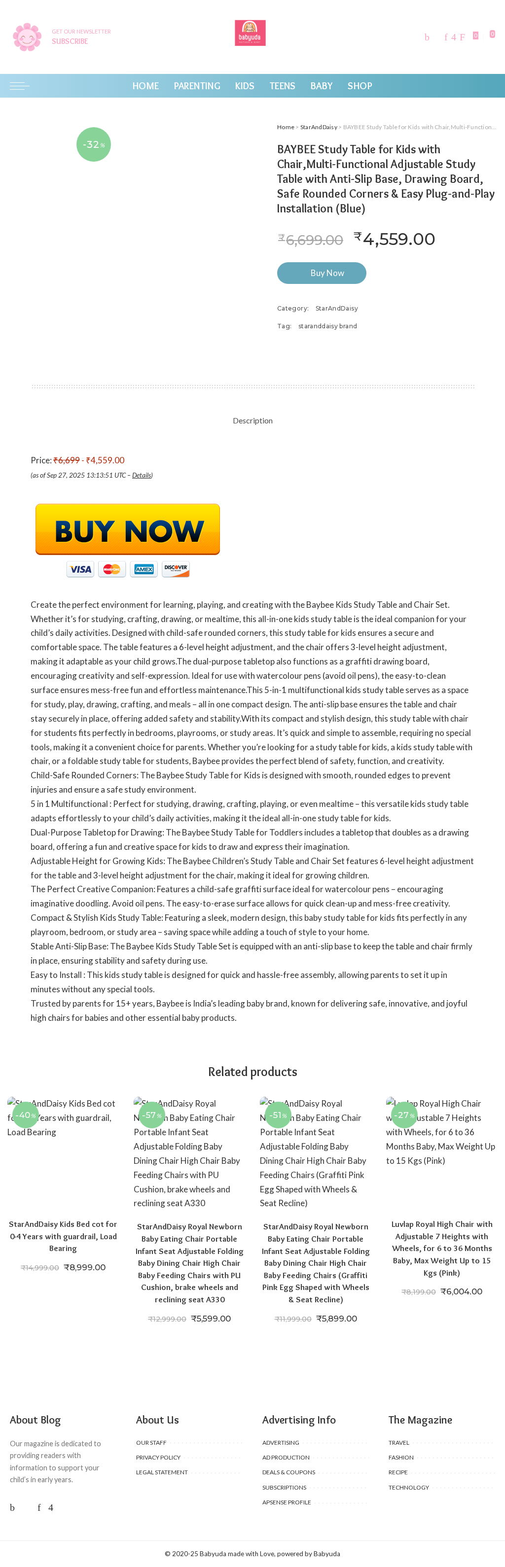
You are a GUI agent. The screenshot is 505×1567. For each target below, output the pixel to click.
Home (285, 127)
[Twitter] (437, 37)
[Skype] (462, 37)
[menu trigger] (24, 86)
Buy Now (327, 273)
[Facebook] (427, 37)
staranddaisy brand (327, 326)
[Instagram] (453, 37)
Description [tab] (253, 420)
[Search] (489, 86)
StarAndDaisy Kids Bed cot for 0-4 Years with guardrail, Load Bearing (63, 1236)
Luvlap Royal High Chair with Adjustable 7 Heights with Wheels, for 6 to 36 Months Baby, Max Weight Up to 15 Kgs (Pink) (442, 1248)
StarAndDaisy (318, 127)
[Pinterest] (446, 37)
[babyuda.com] (252, 37)
